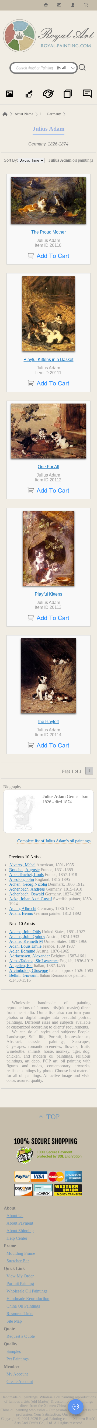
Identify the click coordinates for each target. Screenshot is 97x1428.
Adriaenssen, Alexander (29, 956)
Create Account (19, 1381)
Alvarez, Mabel (22, 865)
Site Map (14, 1321)
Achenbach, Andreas (27, 889)
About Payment (19, 1223)
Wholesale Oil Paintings (26, 1291)
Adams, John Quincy (27, 936)
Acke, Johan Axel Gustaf (30, 899)
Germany (54, 114)
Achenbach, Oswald (26, 894)
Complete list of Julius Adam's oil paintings (54, 841)
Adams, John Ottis (25, 931)
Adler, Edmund (22, 951)
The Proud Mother (48, 232)
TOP (52, 1117)
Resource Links (19, 1313)
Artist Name (24, 114)
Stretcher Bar (17, 1261)
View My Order (20, 1276)
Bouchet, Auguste (24, 869)
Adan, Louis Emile (25, 946)
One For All (48, 466)
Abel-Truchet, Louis (26, 874)
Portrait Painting (20, 1283)
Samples (13, 1351)
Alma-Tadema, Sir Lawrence (33, 960)
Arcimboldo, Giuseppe (28, 970)
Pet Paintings (17, 1359)
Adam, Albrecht (22, 908)
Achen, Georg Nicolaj (28, 884)
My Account (17, 1374)
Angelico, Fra (21, 965)
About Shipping (20, 1230)
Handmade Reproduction (27, 1298)
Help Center (16, 1238)
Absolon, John (21, 879)
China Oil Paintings (23, 1306)
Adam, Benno (21, 913)
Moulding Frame (20, 1253)
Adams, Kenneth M (26, 941)
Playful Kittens (48, 594)
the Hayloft (48, 721)
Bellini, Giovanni (24, 975)
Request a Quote (20, 1336)
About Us (14, 1215)
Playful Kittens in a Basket (48, 359)
